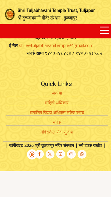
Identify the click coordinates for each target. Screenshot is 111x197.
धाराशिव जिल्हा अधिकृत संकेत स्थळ (57, 112)
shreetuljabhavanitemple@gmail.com (56, 45)
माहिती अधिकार (57, 102)
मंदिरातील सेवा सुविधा (57, 132)
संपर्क (57, 122)
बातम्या (57, 93)
